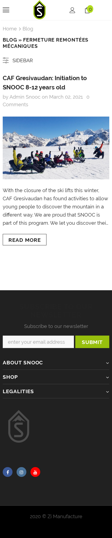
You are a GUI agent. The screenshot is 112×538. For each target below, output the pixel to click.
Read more (24, 240)
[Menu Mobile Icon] (6, 10)
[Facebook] (8, 472)
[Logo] (39, 9)
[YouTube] (35, 472)
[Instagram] (21, 472)
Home (10, 29)
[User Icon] (72, 10)
